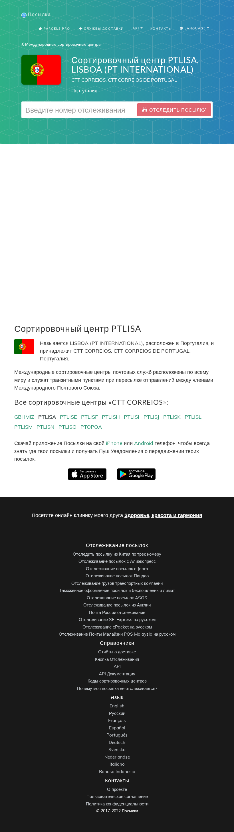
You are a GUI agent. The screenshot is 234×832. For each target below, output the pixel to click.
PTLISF (89, 417)
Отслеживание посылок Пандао (117, 575)
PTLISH (111, 417)
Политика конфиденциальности (117, 804)
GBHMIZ (24, 417)
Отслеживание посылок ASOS (117, 597)
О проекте (117, 789)
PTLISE (68, 417)
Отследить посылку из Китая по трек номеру (117, 554)
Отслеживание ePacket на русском (117, 627)
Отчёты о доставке (117, 652)
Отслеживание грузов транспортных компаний (117, 583)
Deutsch (117, 742)
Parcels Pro (56, 28)
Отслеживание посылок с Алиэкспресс (117, 561)
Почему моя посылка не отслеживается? (117, 688)
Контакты (161, 28)
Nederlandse (117, 757)
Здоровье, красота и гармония (163, 515)
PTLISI (131, 417)
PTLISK (172, 417)
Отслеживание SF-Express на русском (117, 619)
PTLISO (67, 427)
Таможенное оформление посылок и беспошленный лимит (117, 590)
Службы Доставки (103, 28)
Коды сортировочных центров (117, 681)
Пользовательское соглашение (117, 796)
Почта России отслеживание (117, 612)
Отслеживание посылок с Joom (117, 568)
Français (117, 720)
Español (117, 728)
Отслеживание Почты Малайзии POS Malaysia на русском (117, 634)
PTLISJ (151, 417)
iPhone (114, 443)
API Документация (117, 674)
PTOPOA (91, 427)
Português (117, 735)
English (117, 706)
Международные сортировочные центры (62, 44)
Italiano (117, 764)
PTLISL (193, 417)
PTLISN (46, 427)
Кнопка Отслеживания (117, 659)
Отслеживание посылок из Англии (117, 605)
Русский (117, 713)
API (117, 666)
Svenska (117, 750)
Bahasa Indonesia (117, 771)
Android (143, 443)
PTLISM (23, 427)
